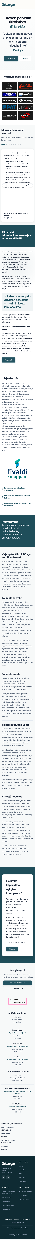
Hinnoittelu (22, 1177)
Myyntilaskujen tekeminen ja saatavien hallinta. (17, 497)
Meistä (21, 1166)
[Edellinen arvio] (4, 185)
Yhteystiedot (22, 1181)
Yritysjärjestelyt (6, 1209)
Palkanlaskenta (6, 1201)
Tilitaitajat (8, 5)
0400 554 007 (17, 1099)
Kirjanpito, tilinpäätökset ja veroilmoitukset (8, 1193)
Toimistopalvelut (6, 1197)
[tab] (3, 144)
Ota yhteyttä (11, 58)
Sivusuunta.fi (20, 1222)
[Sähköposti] (3, 1177)
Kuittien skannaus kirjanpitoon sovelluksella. (14, 489)
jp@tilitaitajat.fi (17, 1096)
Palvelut (21, 1174)
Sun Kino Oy (9, 100)
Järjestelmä (22, 1170)
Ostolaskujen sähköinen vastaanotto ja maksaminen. (17, 504)
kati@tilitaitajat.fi (17, 1062)
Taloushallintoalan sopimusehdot (17, 1228)
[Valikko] (31, 5)
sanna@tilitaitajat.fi (19, 983)
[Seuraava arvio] (31, 185)
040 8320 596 (18, 988)
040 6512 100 (17, 1051)
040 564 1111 (17, 1112)
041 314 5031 (17, 1065)
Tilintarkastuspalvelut (8, 1205)
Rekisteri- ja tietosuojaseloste (17, 1235)
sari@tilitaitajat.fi (17, 1049)
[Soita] (8, 1177)
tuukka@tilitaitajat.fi (17, 1109)
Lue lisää (25, 58)
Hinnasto (12, 949)
